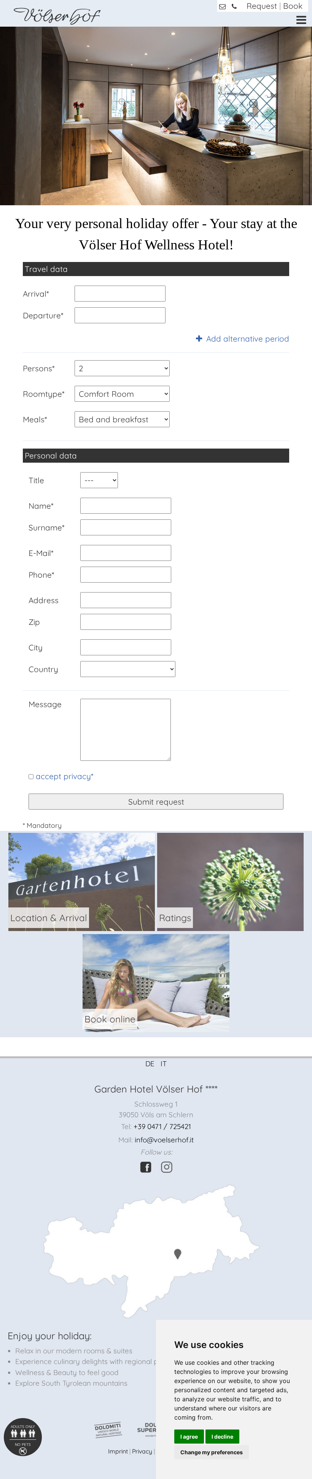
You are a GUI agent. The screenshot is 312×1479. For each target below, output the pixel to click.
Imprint (118, 1451)
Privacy (142, 1451)
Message (45, 704)
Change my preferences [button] (211, 1452)
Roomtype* (43, 394)
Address (44, 600)
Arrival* (36, 294)
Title (36, 480)
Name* (41, 506)
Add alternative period (246, 338)
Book (292, 6)
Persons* (38, 368)
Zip (34, 622)
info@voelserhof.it (164, 1139)
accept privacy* (64, 776)
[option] (156, 116)
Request (262, 6)
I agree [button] (189, 1436)
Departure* (43, 315)
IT (164, 1063)
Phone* (41, 575)
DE (149, 1063)
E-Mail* (41, 553)
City (36, 647)
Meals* (35, 419)
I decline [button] (222, 1436)
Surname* (46, 527)
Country (43, 669)
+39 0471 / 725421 (162, 1126)
